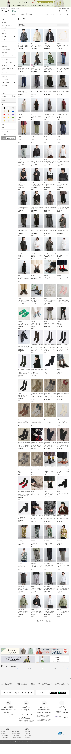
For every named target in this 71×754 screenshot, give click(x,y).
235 (47, 621)
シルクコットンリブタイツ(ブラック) (63, 493)
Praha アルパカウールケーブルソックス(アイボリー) (63, 422)
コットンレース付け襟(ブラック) (62, 185)
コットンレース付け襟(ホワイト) (49, 185)
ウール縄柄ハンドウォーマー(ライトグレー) (37, 373)
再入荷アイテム (4, 733)
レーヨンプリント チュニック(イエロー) (63, 542)
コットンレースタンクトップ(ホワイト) (63, 162)
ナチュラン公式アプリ (8, 716)
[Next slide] (70, 678)
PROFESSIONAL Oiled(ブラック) (63, 278)
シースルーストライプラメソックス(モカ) (37, 301)
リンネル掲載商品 (15, 735)
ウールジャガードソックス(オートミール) (37, 470)
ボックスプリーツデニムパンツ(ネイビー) (63, 138)
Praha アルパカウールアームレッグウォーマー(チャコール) (50, 519)
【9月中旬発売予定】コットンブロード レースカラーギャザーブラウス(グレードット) (23, 46)
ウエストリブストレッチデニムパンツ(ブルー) (63, 69)
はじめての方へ (28, 731)
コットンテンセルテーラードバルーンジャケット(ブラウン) (50, 208)
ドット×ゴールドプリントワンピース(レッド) (23, 69)
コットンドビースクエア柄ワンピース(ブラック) (37, 185)
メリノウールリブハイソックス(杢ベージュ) (63, 371)
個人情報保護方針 (11, 741)
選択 (14, 96)
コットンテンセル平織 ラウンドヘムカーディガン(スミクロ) (37, 612)
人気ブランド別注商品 (16, 737)
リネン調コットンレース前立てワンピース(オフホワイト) (63, 254)
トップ (3, 641)
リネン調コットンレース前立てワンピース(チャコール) (50, 254)
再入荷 (30, 14)
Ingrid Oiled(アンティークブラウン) (49, 278)
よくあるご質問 (28, 735)
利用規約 (3, 741)
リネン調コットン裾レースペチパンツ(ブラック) (63, 208)
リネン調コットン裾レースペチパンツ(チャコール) (23, 231)
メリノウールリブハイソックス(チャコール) (23, 396)
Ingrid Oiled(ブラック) (36, 277)
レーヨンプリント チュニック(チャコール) (23, 566)
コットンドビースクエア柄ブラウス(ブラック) (37, 162)
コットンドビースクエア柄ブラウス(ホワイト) (50, 162)
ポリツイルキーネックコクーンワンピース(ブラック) (37, 115)
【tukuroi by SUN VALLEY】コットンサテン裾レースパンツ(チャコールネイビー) (49, 589)
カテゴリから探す (4, 735)
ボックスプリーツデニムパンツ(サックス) (23, 162)
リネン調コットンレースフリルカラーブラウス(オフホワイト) (37, 254)
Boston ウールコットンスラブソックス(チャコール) (50, 397)
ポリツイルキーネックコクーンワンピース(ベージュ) (23, 115)
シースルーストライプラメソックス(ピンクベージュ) (63, 301)
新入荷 (22, 14)
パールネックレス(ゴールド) (62, 46)
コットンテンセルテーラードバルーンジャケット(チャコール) (23, 208)
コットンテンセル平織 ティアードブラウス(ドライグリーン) (63, 612)
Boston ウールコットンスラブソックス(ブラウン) (23, 422)
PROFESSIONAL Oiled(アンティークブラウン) (23, 301)
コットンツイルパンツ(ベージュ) (23, 138)
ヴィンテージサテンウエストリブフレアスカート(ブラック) (50, 92)
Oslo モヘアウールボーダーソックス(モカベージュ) (63, 470)
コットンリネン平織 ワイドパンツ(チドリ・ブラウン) (63, 566)
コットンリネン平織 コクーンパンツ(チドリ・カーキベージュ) (37, 566)
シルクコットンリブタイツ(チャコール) (23, 518)
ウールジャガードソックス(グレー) (23, 470)
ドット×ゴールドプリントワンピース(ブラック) (36, 69)
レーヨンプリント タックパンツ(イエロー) (23, 542)
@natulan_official (65, 666)
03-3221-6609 (26, 714)
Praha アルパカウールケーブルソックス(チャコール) (23, 446)
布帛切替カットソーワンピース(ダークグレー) (50, 115)
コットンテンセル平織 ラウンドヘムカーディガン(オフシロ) (63, 589)
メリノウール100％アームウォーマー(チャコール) (63, 446)
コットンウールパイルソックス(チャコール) (50, 493)
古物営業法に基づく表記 (33, 741)
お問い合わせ (27, 737)
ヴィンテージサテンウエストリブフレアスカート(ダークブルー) (37, 92)
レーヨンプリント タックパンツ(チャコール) (37, 542)
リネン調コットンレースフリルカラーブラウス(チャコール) (63, 231)
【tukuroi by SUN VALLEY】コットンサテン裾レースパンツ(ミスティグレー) (36, 589)
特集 (47, 14)
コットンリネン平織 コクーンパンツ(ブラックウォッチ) (50, 566)
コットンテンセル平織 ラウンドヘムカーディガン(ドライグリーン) (23, 612)
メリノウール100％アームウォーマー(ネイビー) (50, 446)
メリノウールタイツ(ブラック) (49, 371)
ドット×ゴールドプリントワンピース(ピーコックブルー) (49, 69)
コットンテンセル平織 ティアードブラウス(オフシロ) (50, 612)
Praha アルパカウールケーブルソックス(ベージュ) (50, 422)
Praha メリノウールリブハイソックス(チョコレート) (37, 348)
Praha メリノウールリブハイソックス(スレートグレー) (50, 348)
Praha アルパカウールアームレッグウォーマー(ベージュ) (37, 519)
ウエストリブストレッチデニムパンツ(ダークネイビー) (23, 92)
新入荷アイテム (4, 731)
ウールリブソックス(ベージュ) (36, 397)
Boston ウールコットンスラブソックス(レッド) (62, 397)
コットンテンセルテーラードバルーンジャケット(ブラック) (37, 208)
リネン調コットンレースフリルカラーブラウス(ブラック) (23, 254)
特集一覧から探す (15, 731)
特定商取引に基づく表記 (21, 741)
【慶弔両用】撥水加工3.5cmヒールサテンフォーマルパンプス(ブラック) (23, 347)
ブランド (14, 14)
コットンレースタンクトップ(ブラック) (23, 185)
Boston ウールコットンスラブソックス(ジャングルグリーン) (36, 422)
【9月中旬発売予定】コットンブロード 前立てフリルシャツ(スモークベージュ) (37, 46)
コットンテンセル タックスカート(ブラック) (37, 231)
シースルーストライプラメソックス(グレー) (50, 301)
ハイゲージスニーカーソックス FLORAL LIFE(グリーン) (23, 324)
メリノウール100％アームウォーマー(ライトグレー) (36, 446)
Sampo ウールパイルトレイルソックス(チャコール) (23, 495)
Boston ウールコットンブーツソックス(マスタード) (50, 470)
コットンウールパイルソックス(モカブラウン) (37, 493)
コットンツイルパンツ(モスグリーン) (36, 138)
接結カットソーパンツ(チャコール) (62, 324)
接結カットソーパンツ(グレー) (49, 324)
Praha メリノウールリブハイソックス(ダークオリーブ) (23, 373)
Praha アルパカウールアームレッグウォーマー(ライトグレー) (63, 519)
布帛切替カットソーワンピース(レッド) (63, 115)
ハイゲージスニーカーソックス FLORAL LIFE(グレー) (37, 324)
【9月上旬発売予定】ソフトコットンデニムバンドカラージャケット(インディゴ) (50, 46)
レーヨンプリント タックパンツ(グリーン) (50, 542)
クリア (3, 138)
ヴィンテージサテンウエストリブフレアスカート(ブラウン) (63, 92)
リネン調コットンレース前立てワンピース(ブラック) (23, 278)
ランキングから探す (16, 733)
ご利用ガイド (27, 733)
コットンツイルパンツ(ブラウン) (49, 138)
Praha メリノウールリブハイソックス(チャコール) (63, 348)
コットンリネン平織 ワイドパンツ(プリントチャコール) (23, 589)
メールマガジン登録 (8, 714)
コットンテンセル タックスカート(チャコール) (50, 231)
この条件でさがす (10, 138)
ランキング (39, 14)
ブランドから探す (4, 737)
